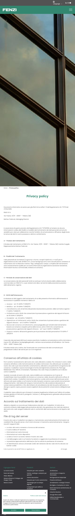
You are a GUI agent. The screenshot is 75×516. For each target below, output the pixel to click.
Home (5, 188)
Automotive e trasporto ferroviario (57, 474)
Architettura (54, 471)
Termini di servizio (54, 449)
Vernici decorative (32, 477)
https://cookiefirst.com (53, 370)
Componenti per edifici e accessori (35, 488)
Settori (52, 467)
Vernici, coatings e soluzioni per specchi (37, 474)
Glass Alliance (8, 476)
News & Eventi (8, 483)
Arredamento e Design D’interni (60, 483)
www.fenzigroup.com (39, 262)
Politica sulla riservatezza (38, 496)
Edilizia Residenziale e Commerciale (56, 498)
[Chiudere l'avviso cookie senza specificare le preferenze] (45, 492)
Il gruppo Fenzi (9, 467)
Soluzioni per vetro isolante (35, 471)
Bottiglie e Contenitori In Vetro (59, 485)
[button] (70, 10)
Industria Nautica (55, 492)
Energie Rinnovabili (56, 495)
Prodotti (30, 467)
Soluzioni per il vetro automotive (37, 480)
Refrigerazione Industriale (58, 477)
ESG (5, 514)
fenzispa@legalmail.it (26, 342)
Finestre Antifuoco (55, 480)
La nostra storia (9, 471)
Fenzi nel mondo (9, 473)
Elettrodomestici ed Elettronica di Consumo (60, 488)
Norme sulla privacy (41, 449)
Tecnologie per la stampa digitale (35, 483)
